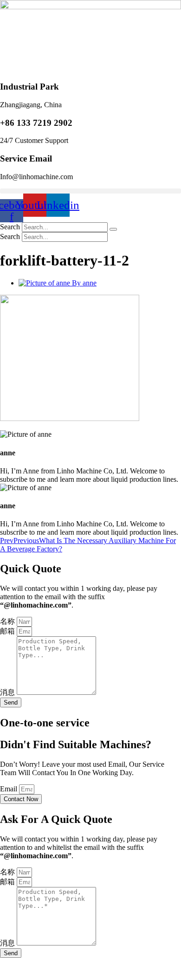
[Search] (113, 229)
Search (10, 227)
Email (9, 789)
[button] (90, 191)
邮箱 (8, 631)
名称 (8, 621)
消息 (8, 692)
